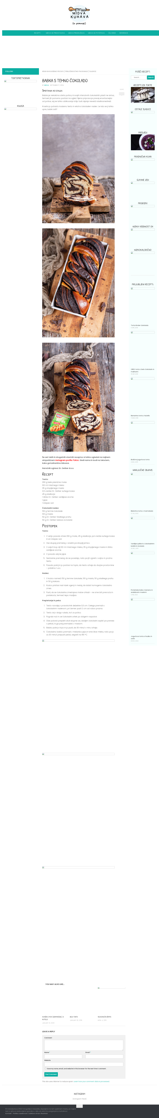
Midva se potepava (96, 33)
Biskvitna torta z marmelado (142, 511)
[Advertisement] (79, 52)
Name (47, 1052)
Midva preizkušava (76, 33)
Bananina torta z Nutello (140, 416)
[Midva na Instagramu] (27, 71)
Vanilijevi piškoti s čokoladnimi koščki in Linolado (142, 545)
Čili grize (112, 33)
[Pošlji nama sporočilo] (34, 71)
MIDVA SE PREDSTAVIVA (55, 33)
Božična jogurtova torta (140, 460)
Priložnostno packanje (76, 71)
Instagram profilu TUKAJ (67, 460)
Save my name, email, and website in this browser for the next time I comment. (76, 1069)
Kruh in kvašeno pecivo (53, 71)
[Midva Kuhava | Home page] (79, 15)
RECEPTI (37, 33)
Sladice (92, 71)
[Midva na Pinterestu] (31, 71)
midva (46, 85)
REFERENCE (124, 33)
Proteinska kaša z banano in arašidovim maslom (142, 591)
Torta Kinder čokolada (139, 325)
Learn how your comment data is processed (91, 1081)
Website (47, 1060)
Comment (48, 1038)
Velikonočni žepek (104, 1017)
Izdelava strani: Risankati (38, 1113)
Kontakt (8, 1113)
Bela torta (74, 1017)
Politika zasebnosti (20, 1113)
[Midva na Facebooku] (24, 71)
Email (88, 1052)
